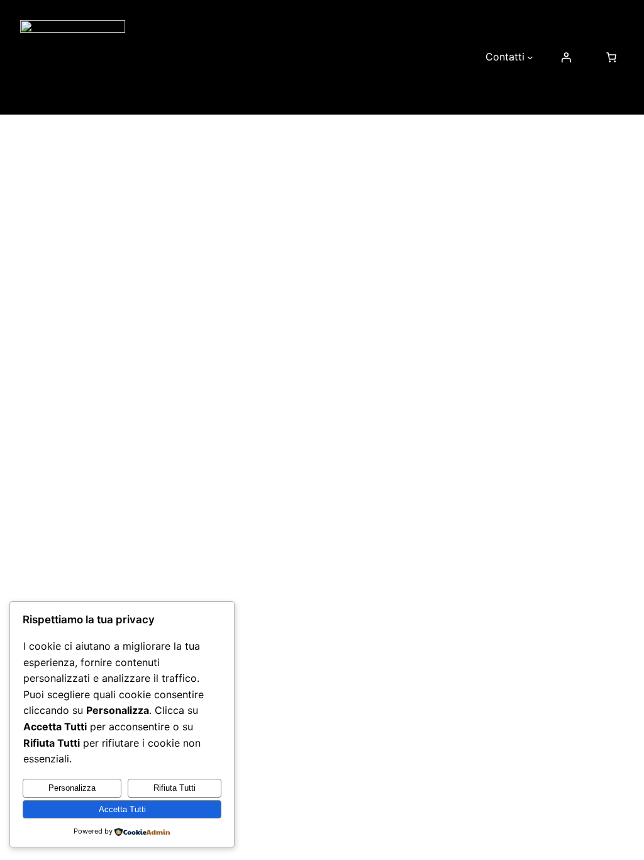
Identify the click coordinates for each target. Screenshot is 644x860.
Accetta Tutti (122, 809)
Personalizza (72, 788)
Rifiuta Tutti (174, 788)
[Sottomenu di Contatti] (530, 57)
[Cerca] (510, 364)
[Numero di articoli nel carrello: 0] (611, 57)
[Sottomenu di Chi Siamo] (275, 57)
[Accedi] (566, 57)
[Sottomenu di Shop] (463, 57)
